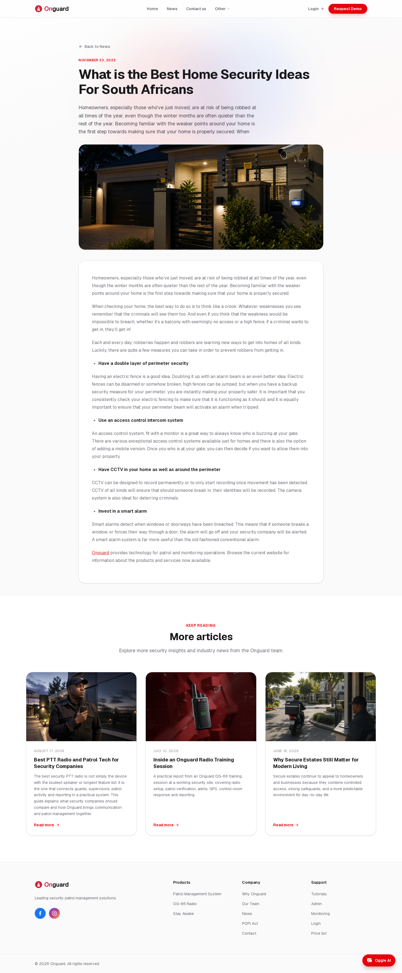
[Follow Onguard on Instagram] (54, 913)
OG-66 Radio (185, 903)
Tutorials (319, 893)
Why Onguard (254, 893)
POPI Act (250, 923)
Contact (249, 933)
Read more (44, 824)
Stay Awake (183, 913)
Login (313, 8)
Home (152, 8)
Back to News (97, 46)
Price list (319, 933)
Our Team (250, 903)
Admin (316, 903)
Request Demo (348, 8)
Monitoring (320, 913)
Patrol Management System (197, 893)
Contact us (196, 8)
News (172, 8)
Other (220, 8)
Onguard (100, 553)
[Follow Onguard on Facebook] (40, 913)
